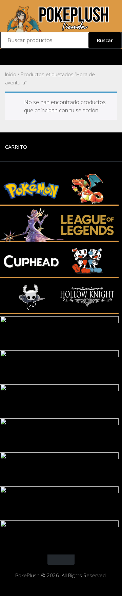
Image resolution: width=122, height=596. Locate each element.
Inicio (10, 74)
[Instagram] (61, 57)
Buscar (105, 40)
